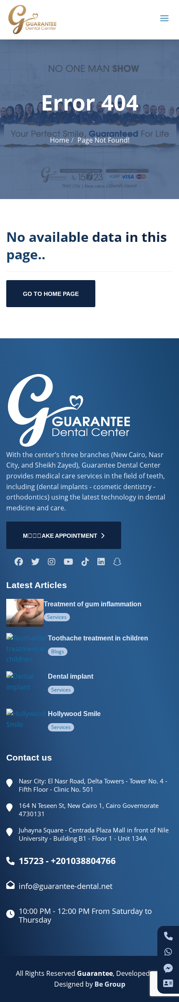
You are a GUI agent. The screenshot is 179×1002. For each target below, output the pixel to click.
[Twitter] (35, 562)
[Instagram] (51, 562)
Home (59, 140)
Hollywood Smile (74, 713)
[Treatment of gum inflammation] (25, 613)
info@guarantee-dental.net (65, 886)
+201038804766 (83, 861)
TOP (160, 987)
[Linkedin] (101, 562)
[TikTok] (85, 562)
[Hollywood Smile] (27, 724)
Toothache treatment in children (98, 638)
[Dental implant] (27, 686)
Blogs (57, 651)
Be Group (109, 984)
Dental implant (70, 676)
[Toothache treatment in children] (27, 649)
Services (57, 616)
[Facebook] (19, 562)
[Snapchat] (117, 562)
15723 (31, 861)
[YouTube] (68, 562)
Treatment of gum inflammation (93, 604)
